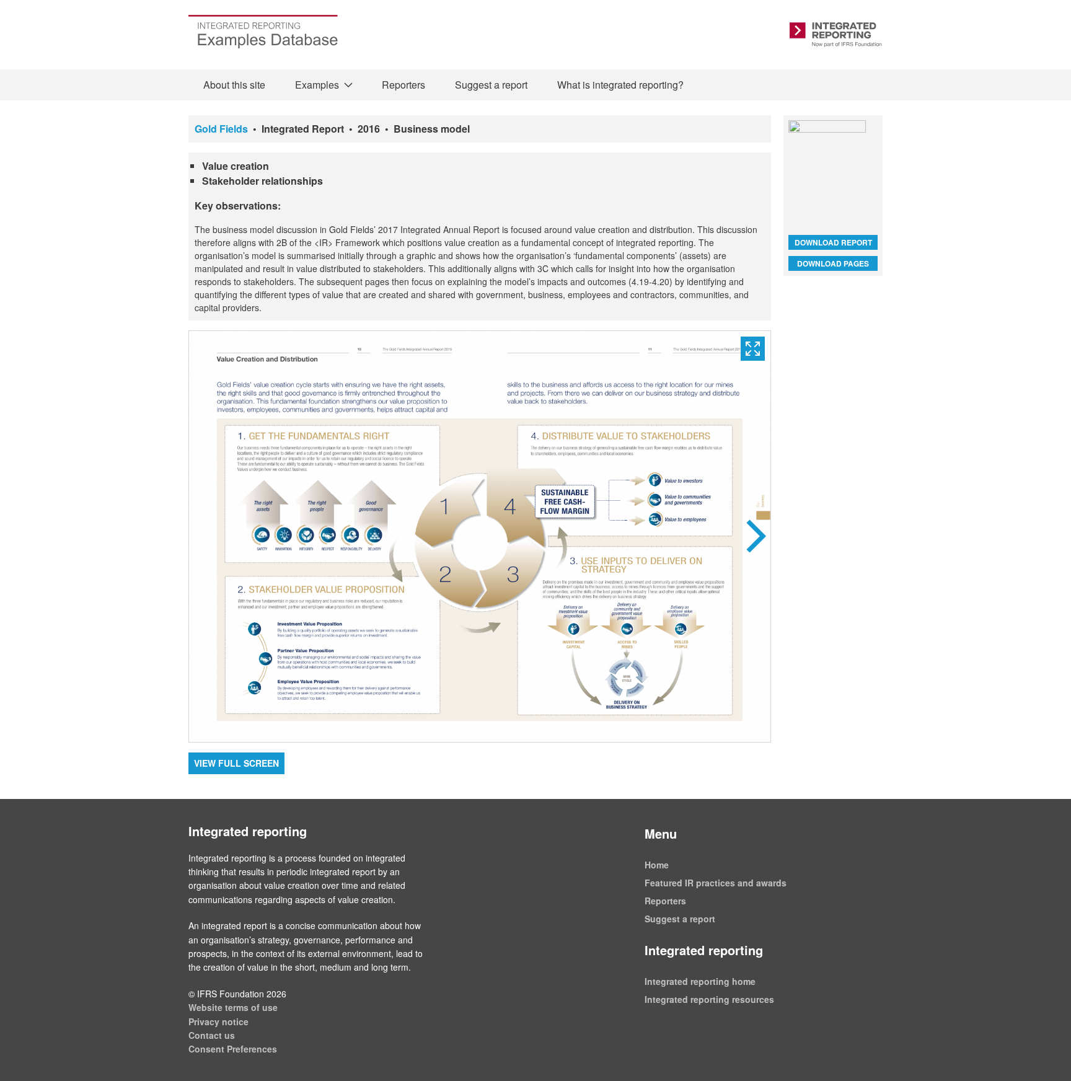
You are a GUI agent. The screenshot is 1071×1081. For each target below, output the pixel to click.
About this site (234, 84)
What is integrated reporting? (620, 84)
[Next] (625, 536)
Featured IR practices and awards (716, 882)
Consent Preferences (232, 1049)
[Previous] (334, 536)
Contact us (211, 1035)
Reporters (403, 84)
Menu (661, 833)
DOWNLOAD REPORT (833, 242)
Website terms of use (233, 1007)
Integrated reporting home (700, 981)
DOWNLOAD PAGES (833, 263)
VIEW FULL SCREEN (236, 763)
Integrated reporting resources (709, 999)
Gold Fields (221, 128)
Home (657, 864)
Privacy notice (218, 1021)
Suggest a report (491, 84)
